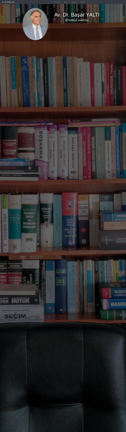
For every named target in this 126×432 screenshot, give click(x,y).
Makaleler (74, 2)
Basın (65, 2)
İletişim (83, 2)
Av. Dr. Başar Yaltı (8, 2)
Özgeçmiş (57, 2)
